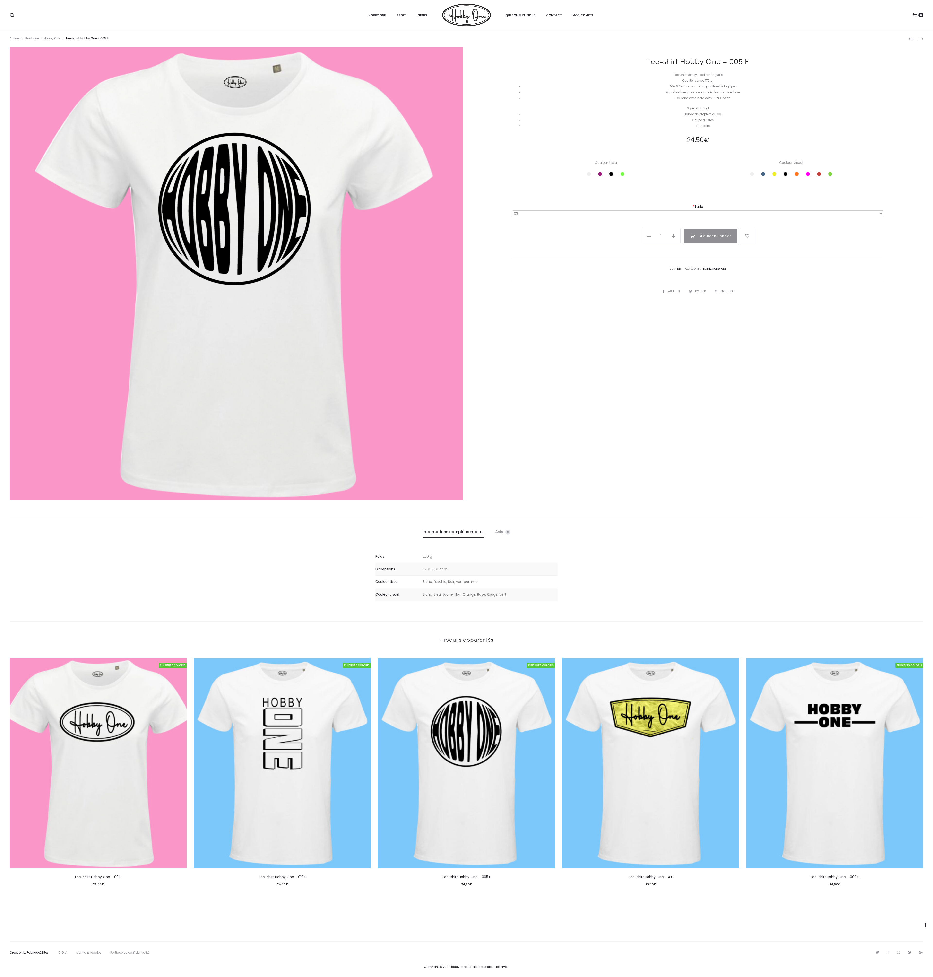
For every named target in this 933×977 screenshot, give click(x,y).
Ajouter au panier (715, 235)
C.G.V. (62, 953)
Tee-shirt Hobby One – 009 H (835, 876)
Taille (698, 206)
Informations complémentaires (453, 532)
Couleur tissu (606, 162)
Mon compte (583, 15)
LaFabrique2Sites (36, 953)
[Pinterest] (909, 952)
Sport (402, 15)
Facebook (674, 291)
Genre (422, 15)
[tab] (454, 532)
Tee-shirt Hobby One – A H (650, 876)
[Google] (921, 952)
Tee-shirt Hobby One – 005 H (466, 876)
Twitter (701, 291)
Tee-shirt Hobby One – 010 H (282, 876)
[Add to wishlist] (747, 236)
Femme (707, 269)
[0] (914, 15)
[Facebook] (888, 952)
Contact (554, 15)
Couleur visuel (791, 162)
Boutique (32, 38)
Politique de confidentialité (129, 953)
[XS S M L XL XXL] (698, 213)
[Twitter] (877, 952)
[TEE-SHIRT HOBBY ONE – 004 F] (911, 38)
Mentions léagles (88, 953)
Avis (502, 532)
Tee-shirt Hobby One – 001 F (98, 876)
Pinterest (726, 291)
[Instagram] (898, 952)
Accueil (15, 38)
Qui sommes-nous (520, 15)
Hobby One (377, 15)
